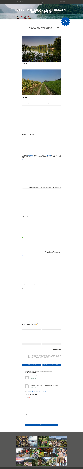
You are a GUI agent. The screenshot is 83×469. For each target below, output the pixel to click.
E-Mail (26, 414)
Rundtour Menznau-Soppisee (39, 66)
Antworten (33, 378)
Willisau (42, 67)
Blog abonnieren (66, 21)
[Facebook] (53, 349)
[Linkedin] (56, 349)
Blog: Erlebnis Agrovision (31, 344)
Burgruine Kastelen (31, 155)
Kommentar (27, 397)
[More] (60, 349)
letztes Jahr (49, 155)
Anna (29, 353)
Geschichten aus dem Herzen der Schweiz (41, 11)
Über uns (41, 2)
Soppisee (59, 33)
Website (26, 418)
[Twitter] (55, 349)
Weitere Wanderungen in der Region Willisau (31, 321)
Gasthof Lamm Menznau (27, 323)
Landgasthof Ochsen (34, 102)
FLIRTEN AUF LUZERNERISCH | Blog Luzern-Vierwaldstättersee (38, 391)
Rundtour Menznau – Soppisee (28, 320)
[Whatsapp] (58, 349)
